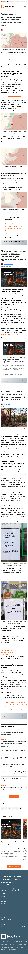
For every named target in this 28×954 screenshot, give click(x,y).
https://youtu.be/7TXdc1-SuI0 (9, 334)
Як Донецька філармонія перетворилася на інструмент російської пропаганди (14, 788)
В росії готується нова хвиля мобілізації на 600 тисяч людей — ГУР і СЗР (14, 758)
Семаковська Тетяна (8, 264)
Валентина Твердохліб (9, 29)
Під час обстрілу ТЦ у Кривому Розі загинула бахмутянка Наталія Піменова (12, 779)
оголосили (21, 432)
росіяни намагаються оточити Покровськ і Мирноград (14, 223)
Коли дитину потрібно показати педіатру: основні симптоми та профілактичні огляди (13, 743)
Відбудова (3, 903)
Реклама (3, 906)
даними (5, 80)
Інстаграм (6, 242)
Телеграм (22, 241)
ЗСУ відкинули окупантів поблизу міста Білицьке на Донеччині (15, 227)
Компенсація (4, 901)
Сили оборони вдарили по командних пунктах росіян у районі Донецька (12, 765)
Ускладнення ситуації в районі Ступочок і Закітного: (14, 232)
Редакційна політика (6, 919)
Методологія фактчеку (6, 922)
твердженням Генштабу (15, 96)
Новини (3, 896)
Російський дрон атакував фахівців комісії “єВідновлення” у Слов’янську (16, 703)
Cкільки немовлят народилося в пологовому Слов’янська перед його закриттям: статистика (15, 709)
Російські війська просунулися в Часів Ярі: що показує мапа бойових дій (14, 751)
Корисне (3, 899)
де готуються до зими (11, 700)
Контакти (3, 917)
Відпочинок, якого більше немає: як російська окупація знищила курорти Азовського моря (12, 732)
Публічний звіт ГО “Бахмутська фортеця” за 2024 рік (13, 926)
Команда (3, 915)
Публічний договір (5, 924)
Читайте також (7, 816)
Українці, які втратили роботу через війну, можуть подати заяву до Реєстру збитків (13, 772)
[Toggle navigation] (25, 6)
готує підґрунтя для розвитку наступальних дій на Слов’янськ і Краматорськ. (11, 652)
